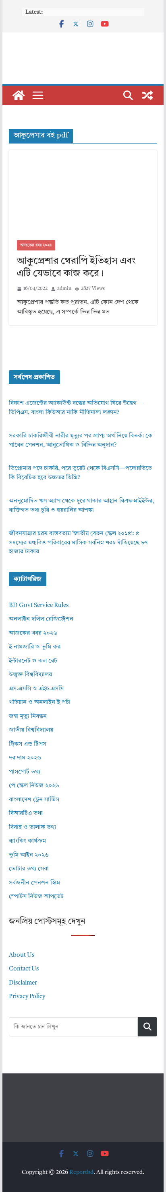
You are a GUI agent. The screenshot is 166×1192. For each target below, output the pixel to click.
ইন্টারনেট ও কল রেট (33, 661)
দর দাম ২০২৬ (25, 758)
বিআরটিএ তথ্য (26, 813)
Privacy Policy (27, 997)
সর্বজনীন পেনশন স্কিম (34, 883)
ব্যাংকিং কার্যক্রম (27, 841)
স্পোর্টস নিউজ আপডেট (36, 897)
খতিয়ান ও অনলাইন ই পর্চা (40, 703)
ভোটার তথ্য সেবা (29, 869)
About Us (21, 955)
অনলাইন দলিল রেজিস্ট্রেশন (41, 619)
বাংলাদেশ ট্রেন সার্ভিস (34, 800)
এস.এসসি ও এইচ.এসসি (36, 689)
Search (147, 1027)
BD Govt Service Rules (38, 606)
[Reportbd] (18, 95)
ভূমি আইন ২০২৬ (29, 855)
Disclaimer (23, 983)
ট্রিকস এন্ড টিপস (27, 744)
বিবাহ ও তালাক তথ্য (32, 828)
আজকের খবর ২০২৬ (36, 245)
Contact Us (24, 969)
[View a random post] (147, 95)
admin (64, 288)
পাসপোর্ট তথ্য (24, 772)
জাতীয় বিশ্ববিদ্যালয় (31, 730)
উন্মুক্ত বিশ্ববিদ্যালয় (30, 675)
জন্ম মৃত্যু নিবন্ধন (28, 717)
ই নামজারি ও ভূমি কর (34, 647)
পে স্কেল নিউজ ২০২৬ (34, 786)
